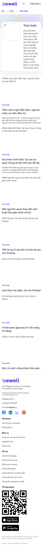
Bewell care (6, 446)
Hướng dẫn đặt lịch (9, 469)
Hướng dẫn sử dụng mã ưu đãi (13, 481)
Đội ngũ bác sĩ (7, 427)
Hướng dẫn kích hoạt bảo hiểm (13, 473)
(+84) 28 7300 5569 (9, 403)
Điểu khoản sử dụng (9, 464)
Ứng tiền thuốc (7, 441)
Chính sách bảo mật (9, 460)
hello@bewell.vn (8, 399)
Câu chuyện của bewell (11, 423)
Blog (12, 11)
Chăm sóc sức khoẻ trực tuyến (13, 437)
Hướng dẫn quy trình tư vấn (12, 477)
